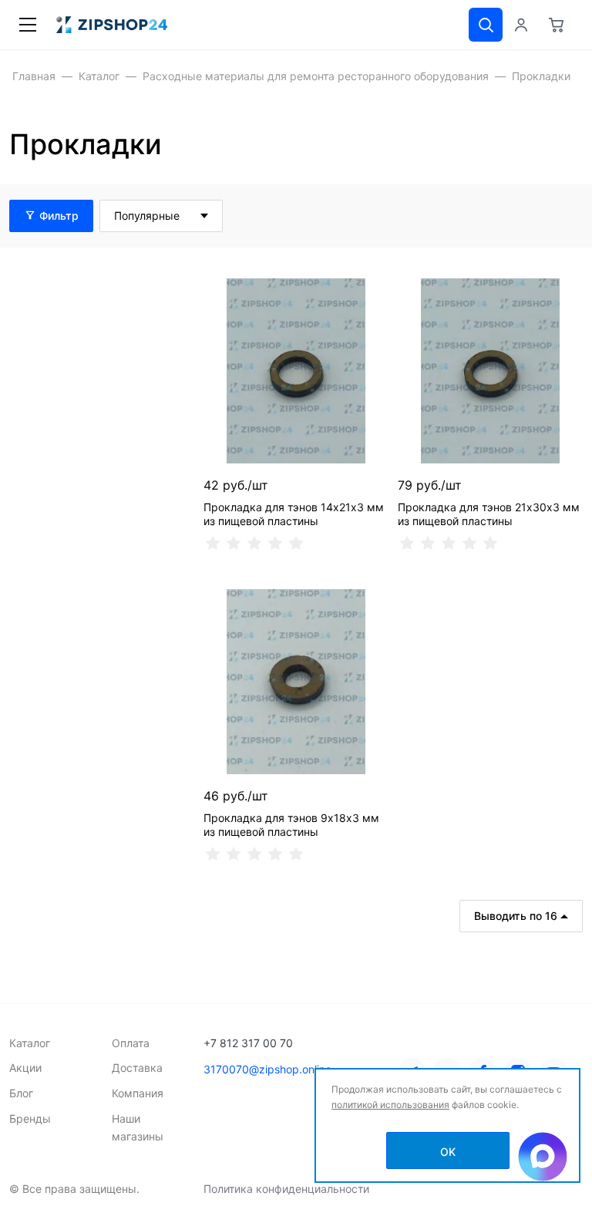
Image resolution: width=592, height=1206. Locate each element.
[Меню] (28, 25)
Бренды (30, 1118)
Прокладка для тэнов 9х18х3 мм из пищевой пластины (291, 824)
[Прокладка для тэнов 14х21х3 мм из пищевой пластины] (296, 370)
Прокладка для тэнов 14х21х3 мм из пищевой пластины (294, 513)
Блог (21, 1093)
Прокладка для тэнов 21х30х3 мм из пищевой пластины (489, 513)
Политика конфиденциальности (286, 1188)
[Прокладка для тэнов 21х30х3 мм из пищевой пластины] (490, 370)
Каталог (29, 1042)
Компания (137, 1093)
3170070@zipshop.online (267, 1069)
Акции (25, 1067)
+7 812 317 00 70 (248, 1042)
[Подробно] (569, 216)
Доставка (137, 1067)
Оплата (131, 1042)
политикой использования (390, 1104)
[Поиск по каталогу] (486, 25)
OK (448, 1151)
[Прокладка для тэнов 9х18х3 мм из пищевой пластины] (296, 681)
